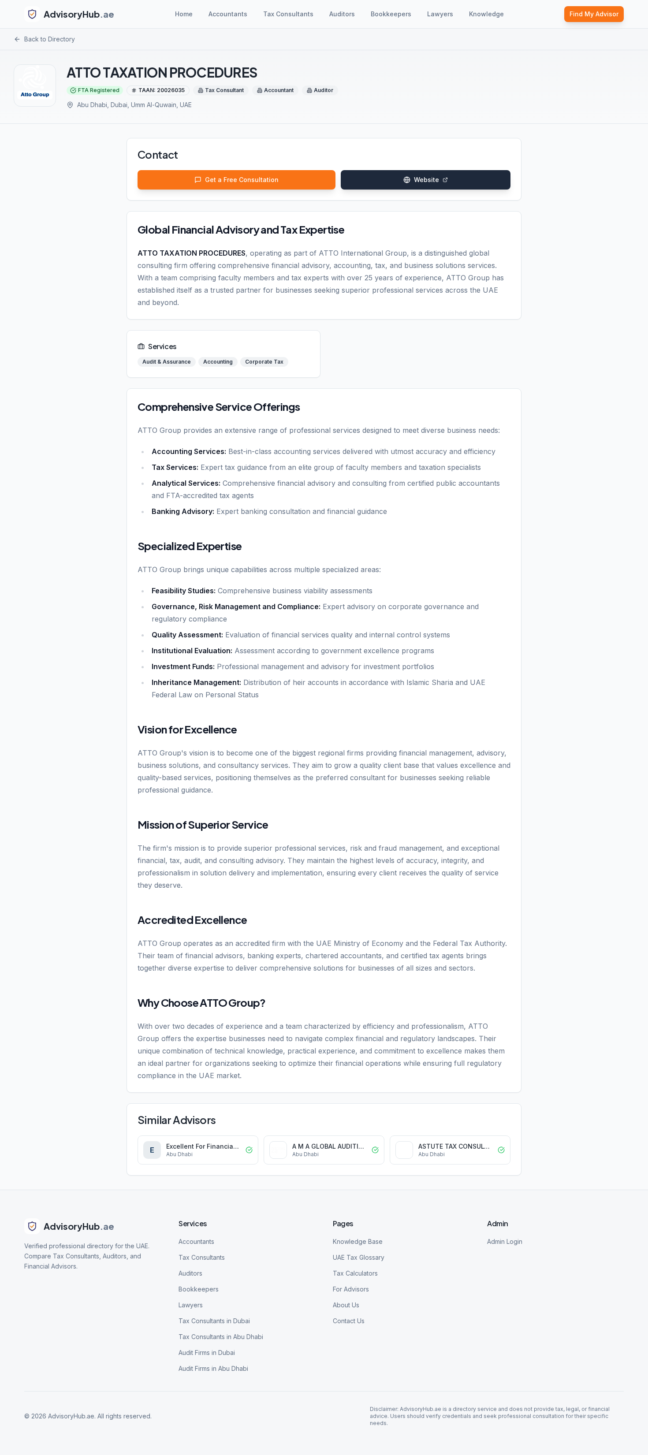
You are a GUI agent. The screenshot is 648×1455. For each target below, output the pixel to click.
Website (426, 179)
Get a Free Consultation (242, 179)
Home (184, 14)
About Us (346, 1305)
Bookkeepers (391, 14)
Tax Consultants (288, 14)
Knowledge (486, 14)
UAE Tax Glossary (358, 1257)
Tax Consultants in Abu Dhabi (221, 1336)
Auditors (342, 14)
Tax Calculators (355, 1273)
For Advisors (351, 1289)
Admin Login (504, 1241)
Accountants (228, 14)
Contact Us (349, 1321)
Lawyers (440, 14)
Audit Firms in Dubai (207, 1352)
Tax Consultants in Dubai (214, 1321)
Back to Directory (49, 39)
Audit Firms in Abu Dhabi (213, 1368)
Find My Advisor (594, 14)
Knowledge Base (358, 1241)
